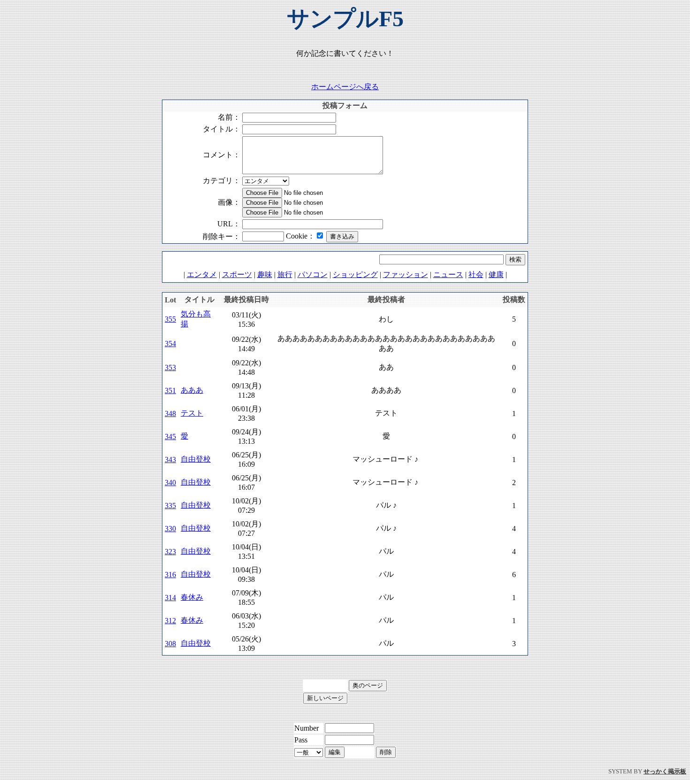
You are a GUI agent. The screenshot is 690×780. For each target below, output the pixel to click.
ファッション (405, 274)
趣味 (264, 274)
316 (170, 575)
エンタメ (202, 274)
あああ (192, 390)
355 (170, 319)
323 (170, 552)
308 (170, 644)
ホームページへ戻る (345, 87)
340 (170, 483)
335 (170, 506)
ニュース (448, 274)
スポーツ (237, 274)
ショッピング (355, 274)
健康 (496, 274)
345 (170, 436)
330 (170, 529)
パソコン (313, 274)
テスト (192, 413)
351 (170, 390)
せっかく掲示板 (665, 771)
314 (170, 598)
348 (170, 413)
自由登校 (196, 459)
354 (170, 344)
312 (170, 621)
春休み (192, 597)
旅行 (284, 274)
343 (170, 459)
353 (170, 367)
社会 (475, 274)
